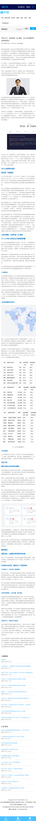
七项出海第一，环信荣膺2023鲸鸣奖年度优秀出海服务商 (16, 666)
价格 (21, 18)
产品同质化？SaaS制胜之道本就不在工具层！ (13, 788)
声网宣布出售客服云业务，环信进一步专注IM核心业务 (15, 717)
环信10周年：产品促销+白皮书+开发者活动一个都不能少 (16, 704)
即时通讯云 (21, 7)
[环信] (4, 12)
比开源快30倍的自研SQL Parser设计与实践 (12, 736)
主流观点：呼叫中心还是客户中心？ (10, 781)
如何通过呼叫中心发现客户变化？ (10, 749)
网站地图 (31, 807)
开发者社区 (5, 23)
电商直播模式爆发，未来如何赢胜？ (10, 756)
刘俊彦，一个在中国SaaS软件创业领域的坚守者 (13, 692)
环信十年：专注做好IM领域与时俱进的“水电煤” (13, 685)
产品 (2, 18)
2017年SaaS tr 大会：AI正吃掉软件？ (11, 762)
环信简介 (3, 659)
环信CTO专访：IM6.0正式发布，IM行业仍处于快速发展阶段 (17, 672)
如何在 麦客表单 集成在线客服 (9, 743)
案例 (17, 18)
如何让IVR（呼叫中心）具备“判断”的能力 (12, 768)
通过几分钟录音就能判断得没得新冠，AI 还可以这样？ (15, 730)
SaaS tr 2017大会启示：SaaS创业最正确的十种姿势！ (15, 775)
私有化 (13, 18)
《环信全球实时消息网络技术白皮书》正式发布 (13, 711)
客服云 (28, 7)
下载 (29, 18)
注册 (33, 28)
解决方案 (7, 18)
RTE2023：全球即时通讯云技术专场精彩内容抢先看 (15, 698)
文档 (25, 18)
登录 (26, 28)
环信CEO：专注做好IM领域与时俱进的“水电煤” (13, 679)
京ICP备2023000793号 (9, 807)
